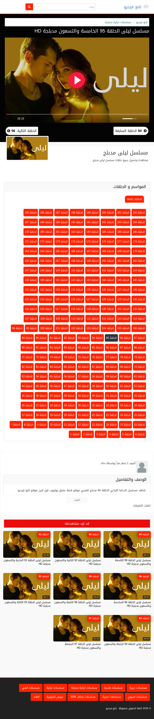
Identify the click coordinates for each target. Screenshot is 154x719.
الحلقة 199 (92, 212)
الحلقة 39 (83, 395)
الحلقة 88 (139, 347)
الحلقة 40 (97, 395)
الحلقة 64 (55, 366)
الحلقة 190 (77, 222)
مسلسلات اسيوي (137, 696)
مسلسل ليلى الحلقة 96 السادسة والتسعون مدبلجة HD (132, 604)
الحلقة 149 (62, 270)
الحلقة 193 (123, 222)
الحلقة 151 (92, 270)
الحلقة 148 (46, 270)
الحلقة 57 (83, 376)
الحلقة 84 (83, 347)
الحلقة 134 (77, 289)
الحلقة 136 (108, 289)
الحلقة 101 (62, 328)
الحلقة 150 (77, 270)
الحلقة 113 (123, 318)
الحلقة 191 (92, 222)
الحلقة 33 (125, 405)
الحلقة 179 (31, 231)
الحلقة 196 (46, 212)
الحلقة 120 (108, 308)
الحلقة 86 (111, 347)
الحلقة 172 (46, 241)
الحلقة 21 (83, 415)
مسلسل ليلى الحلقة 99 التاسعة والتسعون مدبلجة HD (133, 562)
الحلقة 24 (125, 415)
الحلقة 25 (139, 415)
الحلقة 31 (97, 405)
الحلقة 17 (27, 415)
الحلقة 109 (62, 318)
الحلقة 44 (27, 386)
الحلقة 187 (31, 222)
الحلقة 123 (31, 299)
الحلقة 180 (46, 231)
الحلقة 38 (69, 395)
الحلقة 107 (31, 318)
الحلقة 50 (111, 386)
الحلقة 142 (77, 280)
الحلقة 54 (41, 376)
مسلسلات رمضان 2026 (82, 696)
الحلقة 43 (139, 395)
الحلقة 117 (62, 308)
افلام (37, 696)
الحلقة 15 (125, 424)
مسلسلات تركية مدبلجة (118, 22)
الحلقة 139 (31, 280)
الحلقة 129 (123, 299)
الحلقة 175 (92, 241)
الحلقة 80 (27, 347)
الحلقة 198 (77, 212)
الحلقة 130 (139, 299)
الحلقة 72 (41, 357)
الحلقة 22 (97, 415)
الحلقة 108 (46, 318)
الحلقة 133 (62, 289)
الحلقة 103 (92, 328)
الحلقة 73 (55, 357)
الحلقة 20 (69, 415)
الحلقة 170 (139, 251)
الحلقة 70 (139, 366)
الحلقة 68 (111, 366)
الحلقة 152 (108, 270)
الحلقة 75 (83, 357)
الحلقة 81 (41, 347)
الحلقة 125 (62, 299)
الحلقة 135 (92, 289)
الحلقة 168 (108, 251)
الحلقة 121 (123, 308)
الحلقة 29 (69, 405)
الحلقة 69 (125, 366)
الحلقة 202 (139, 212)
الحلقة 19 (55, 415)
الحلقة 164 (46, 251)
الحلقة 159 (92, 260)
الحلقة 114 (139, 318)
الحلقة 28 (55, 405)
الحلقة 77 (111, 357)
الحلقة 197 (62, 212)
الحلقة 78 (125, 357)
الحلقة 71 (27, 357)
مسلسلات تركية (55, 687)
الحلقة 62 (27, 366)
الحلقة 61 (139, 376)
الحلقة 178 (139, 241)
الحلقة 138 (139, 289)
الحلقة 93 (83, 337)
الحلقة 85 (97, 347)
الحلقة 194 (139, 222)
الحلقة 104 (108, 328)
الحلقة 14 (111, 424)
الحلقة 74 (69, 357)
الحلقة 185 (123, 231)
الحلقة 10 (55, 424)
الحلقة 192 (108, 222)
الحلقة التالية (23, 131)
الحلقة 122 (139, 308)
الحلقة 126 (77, 299)
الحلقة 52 (139, 386)
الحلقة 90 (41, 337)
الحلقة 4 (114, 434)
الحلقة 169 (123, 251)
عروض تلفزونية (55, 696)
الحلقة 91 (55, 337)
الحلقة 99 (31, 328)
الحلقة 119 (92, 308)
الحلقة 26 (27, 405)
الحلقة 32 (111, 405)
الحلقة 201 (123, 212)
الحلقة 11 (69, 424)
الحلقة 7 (15, 424)
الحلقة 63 (41, 366)
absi (103, 463)
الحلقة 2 (87, 434)
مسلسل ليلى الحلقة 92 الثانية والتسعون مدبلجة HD (78, 562)
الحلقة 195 (31, 212)
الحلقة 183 (92, 231)
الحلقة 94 (97, 337)
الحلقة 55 (55, 376)
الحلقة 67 (97, 366)
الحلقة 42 (125, 395)
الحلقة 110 (77, 318)
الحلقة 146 (139, 280)
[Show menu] (146, 6)
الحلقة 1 (74, 434)
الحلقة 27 (41, 405)
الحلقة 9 (41, 424)
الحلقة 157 (62, 260)
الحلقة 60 (125, 376)
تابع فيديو (132, 7)
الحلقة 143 (92, 280)
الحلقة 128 (108, 299)
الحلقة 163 (31, 251)
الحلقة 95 (111, 337)
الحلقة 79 (139, 357)
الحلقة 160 (108, 260)
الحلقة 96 (125, 337)
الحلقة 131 (31, 289)
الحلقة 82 (55, 347)
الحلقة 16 (139, 424)
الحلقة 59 (111, 376)
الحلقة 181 (62, 231)
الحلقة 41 (111, 395)
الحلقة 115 (31, 308)
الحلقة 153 (123, 270)
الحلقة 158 (77, 260)
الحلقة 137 (123, 289)
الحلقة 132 (46, 289)
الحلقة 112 (108, 318)
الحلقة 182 (77, 231)
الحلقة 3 (100, 434)
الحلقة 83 (69, 347)
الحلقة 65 (69, 366)
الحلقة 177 (123, 241)
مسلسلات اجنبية (111, 696)
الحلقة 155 (31, 260)
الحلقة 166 (77, 251)
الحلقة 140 (46, 280)
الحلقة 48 (83, 386)
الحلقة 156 (46, 260)
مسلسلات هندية (113, 687)
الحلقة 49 (97, 386)
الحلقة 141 (62, 280)
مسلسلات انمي (31, 687)
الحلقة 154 (139, 270)
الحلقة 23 (111, 415)
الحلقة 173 (62, 241)
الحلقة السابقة (128, 131)
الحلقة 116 (46, 308)
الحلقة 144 (108, 280)
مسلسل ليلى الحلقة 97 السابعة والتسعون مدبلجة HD (83, 645)
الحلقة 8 (28, 424)
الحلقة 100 (46, 328)
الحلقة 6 (140, 434)
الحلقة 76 (97, 357)
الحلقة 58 (97, 376)
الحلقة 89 (27, 337)
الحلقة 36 (41, 395)
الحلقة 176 (108, 241)
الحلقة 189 (62, 222)
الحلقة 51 (125, 386)
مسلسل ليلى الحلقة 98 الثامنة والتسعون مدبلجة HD (77, 604)
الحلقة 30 (83, 405)
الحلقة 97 (139, 337)
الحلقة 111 (92, 318)
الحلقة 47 (69, 386)
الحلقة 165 (62, 251)
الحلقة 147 (31, 270)
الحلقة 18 (41, 415)
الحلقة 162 (139, 260)
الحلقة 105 (123, 328)
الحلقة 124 (46, 299)
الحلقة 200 (108, 212)
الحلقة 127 (92, 299)
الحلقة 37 (55, 395)
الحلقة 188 (46, 222)
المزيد (77, 500)
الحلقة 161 (123, 260)
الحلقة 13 (97, 424)
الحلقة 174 (77, 241)
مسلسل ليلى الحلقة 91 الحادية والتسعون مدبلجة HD (27, 562)
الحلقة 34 (139, 405)
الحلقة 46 (55, 386)
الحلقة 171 (31, 241)
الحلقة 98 (17, 328)
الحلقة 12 (83, 424)
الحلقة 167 (92, 251)
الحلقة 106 (139, 328)
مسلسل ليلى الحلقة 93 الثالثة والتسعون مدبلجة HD (28, 604)
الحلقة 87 (125, 347)
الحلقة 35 (27, 395)
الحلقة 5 (127, 434)
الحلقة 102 (77, 328)
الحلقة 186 (139, 231)
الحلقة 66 (83, 366)
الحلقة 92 (69, 337)
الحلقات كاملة (134, 199)
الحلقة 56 (69, 376)
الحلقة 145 (123, 280)
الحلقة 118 (77, 308)
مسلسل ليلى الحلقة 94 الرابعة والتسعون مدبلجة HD (127, 645)
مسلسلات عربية (138, 687)
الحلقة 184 (108, 231)
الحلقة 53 (27, 376)
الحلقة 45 (41, 386)
